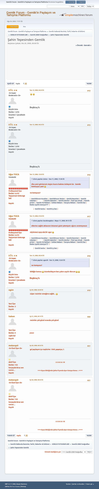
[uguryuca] (10, 201)
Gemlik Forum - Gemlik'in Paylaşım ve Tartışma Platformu (30, 14)
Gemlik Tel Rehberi (43, 203)
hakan (12, 316)
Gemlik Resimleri (73, 199)
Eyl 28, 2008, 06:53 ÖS (36, 345)
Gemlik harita (40, 209)
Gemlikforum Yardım (57, 199)
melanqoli (13, 345)
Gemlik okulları (64, 201)
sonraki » (87, 45)
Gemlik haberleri (50, 201)
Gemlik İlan (81, 203)
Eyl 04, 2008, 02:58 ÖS (36, 290)
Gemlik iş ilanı (52, 209)
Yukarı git (11, 435)
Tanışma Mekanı (70, 203)
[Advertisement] (49, 63)
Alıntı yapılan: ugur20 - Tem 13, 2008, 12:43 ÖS (49, 260)
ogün (11, 290)
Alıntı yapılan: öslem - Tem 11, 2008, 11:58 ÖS (48, 179)
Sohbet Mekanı (57, 203)
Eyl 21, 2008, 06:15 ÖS (36, 316)
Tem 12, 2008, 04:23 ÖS (37, 90)
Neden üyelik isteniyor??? (39, 205)
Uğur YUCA (14, 174)
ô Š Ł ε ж (13, 90)
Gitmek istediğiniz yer (53, 452)
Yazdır (89, 84)
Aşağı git (10, 84)
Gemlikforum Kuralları (39, 199)
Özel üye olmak (76, 201)
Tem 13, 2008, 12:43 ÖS (37, 174)
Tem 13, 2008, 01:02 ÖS (37, 216)
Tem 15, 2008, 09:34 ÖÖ (37, 255)
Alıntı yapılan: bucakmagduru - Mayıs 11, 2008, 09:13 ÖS (52, 221)
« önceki (79, 45)
